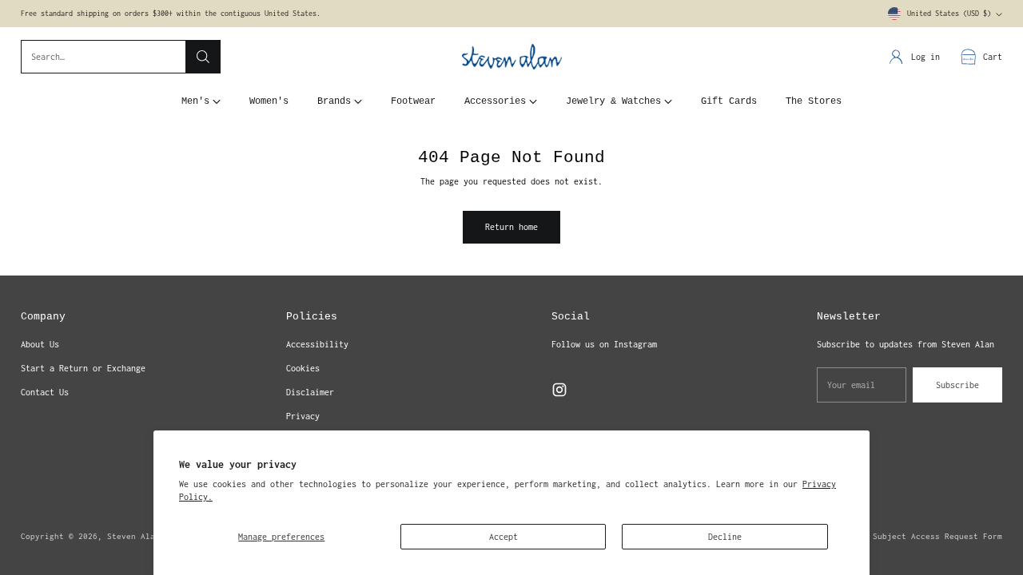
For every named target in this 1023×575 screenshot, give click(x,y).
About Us (40, 344)
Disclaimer (310, 392)
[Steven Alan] (512, 57)
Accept (503, 536)
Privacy (303, 416)
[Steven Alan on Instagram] (559, 391)
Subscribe (957, 385)
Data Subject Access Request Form (925, 536)
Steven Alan (133, 536)
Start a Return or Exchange (83, 368)
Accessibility (317, 344)
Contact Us (45, 392)
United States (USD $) (949, 14)
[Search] (203, 56)
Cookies (303, 368)
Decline (725, 536)
